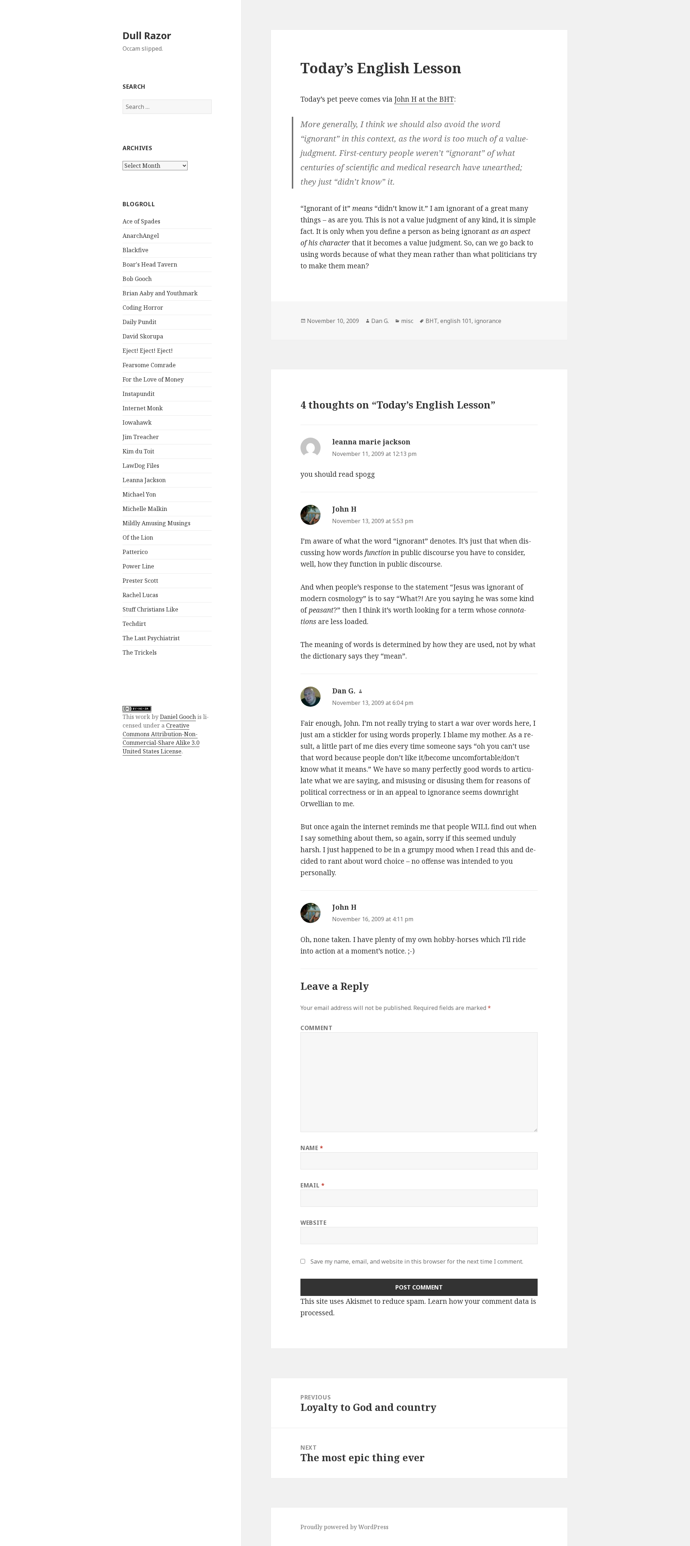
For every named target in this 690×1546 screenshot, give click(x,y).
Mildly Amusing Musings (156, 523)
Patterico (135, 552)
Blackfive (135, 250)
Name (311, 1148)
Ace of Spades (141, 221)
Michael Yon (139, 494)
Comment (316, 1028)
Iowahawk (137, 422)
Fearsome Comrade (149, 365)
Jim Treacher (141, 437)
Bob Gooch (137, 279)
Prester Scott (140, 581)
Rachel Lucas (140, 595)
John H (344, 509)
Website (313, 1223)
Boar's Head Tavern (150, 264)
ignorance (487, 321)
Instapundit (139, 394)
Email (312, 1185)
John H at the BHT (424, 99)
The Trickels (140, 652)
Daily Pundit (139, 322)
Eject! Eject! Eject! (148, 351)
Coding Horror (143, 307)
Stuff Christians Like (150, 609)
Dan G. (380, 321)
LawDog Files (141, 466)
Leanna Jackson (144, 480)
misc (407, 321)
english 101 (456, 321)
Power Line (138, 566)
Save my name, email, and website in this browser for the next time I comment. (416, 1261)
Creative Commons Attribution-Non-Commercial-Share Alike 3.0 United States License (161, 738)
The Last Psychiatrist (151, 638)
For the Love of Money (153, 379)
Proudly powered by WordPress (344, 1527)
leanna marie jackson (371, 442)
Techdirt (134, 624)
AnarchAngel (141, 236)
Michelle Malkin (145, 509)
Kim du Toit (138, 451)
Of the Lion (138, 537)
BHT (431, 321)
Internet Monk (143, 408)
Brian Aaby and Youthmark (160, 293)
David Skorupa (143, 336)
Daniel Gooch (178, 717)
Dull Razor (147, 35)
